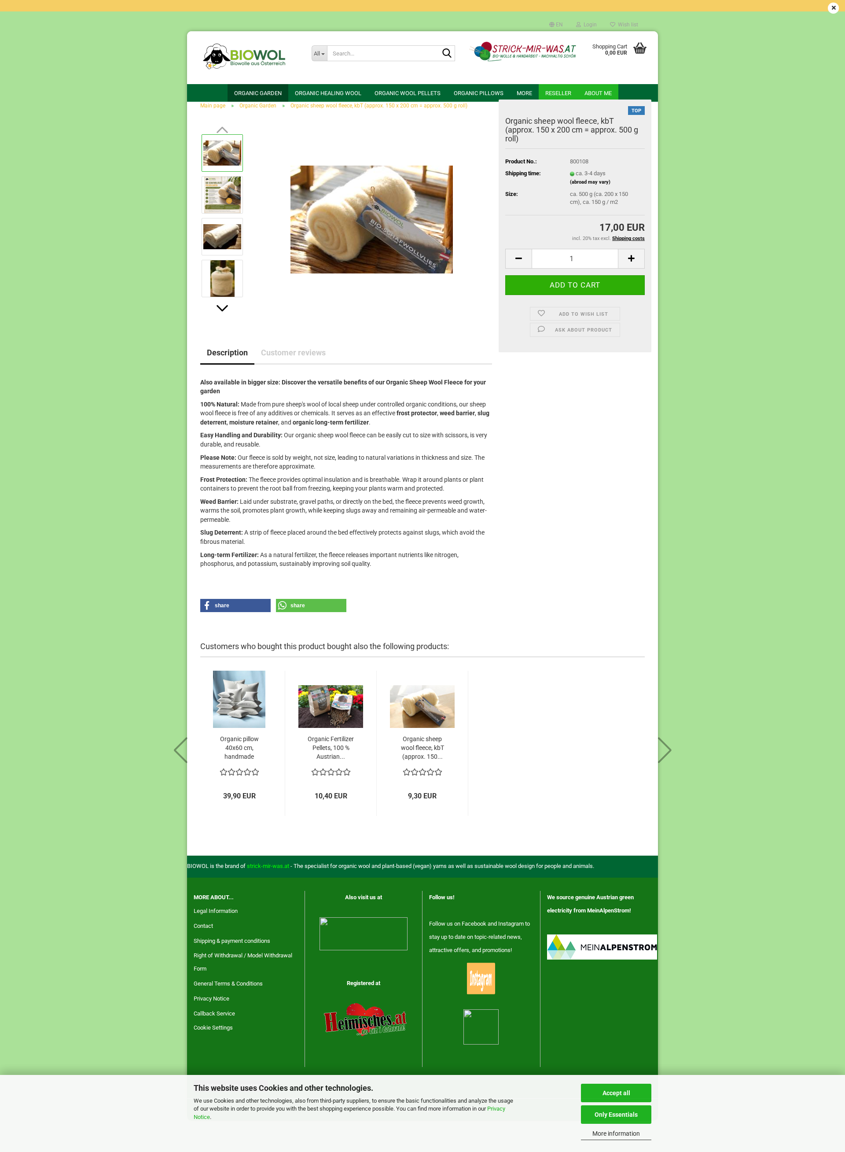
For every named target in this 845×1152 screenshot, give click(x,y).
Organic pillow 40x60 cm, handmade (239, 747)
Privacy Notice (211, 998)
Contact (203, 926)
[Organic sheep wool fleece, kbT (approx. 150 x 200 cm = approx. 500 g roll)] (371, 215)
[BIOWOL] (246, 57)
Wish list (626, 25)
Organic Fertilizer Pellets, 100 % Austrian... (331, 747)
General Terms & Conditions (228, 983)
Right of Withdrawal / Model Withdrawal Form (243, 962)
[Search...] (446, 54)
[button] (556, 24)
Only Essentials (616, 1114)
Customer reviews (293, 352)
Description (227, 352)
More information (616, 1133)
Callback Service (214, 1013)
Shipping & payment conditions (232, 941)
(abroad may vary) (590, 182)
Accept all (616, 1093)
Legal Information (216, 911)
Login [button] (589, 25)
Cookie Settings (213, 1027)
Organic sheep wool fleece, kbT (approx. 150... (422, 747)
